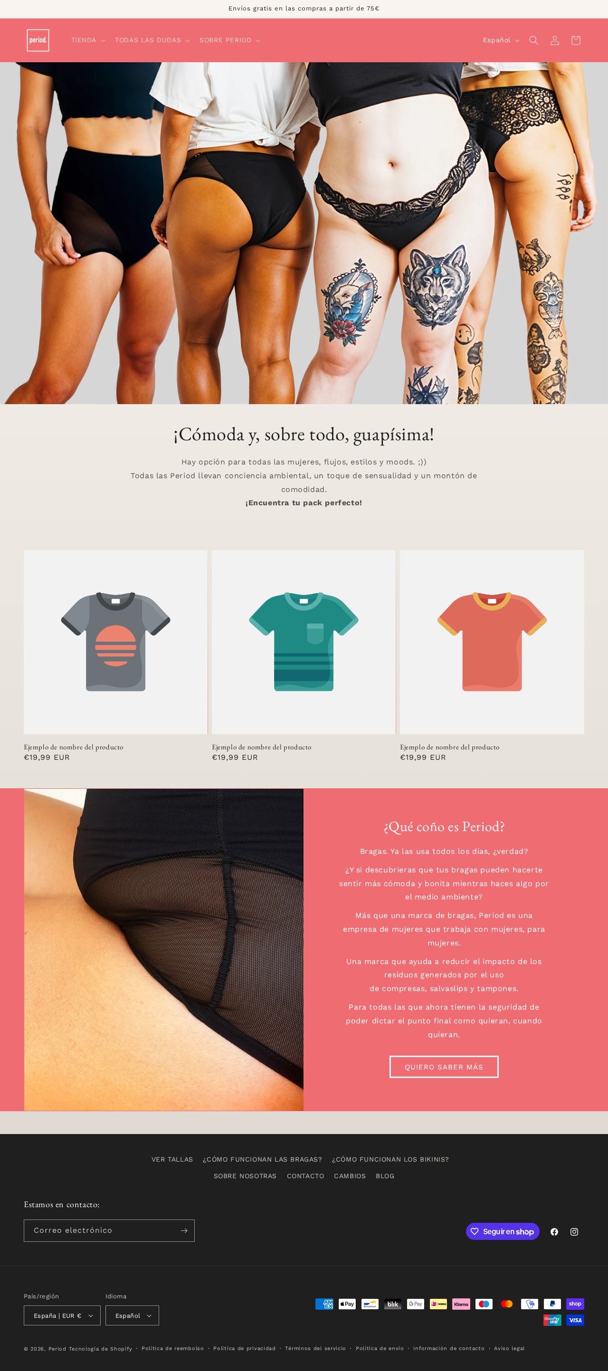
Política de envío (380, 1348)
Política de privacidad (244, 1348)
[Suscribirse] (183, 1231)
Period (57, 1349)
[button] (88, 40)
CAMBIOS (350, 1176)
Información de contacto (448, 1348)
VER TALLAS (172, 1159)
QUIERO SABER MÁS (444, 1067)
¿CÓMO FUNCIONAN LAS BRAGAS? (262, 1159)
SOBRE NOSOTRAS (245, 1176)
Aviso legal (509, 1348)
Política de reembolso (173, 1348)
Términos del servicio (315, 1348)
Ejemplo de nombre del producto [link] (74, 746)
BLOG (385, 1176)
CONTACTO (305, 1176)
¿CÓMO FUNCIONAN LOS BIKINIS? (390, 1159)
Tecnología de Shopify (101, 1349)
